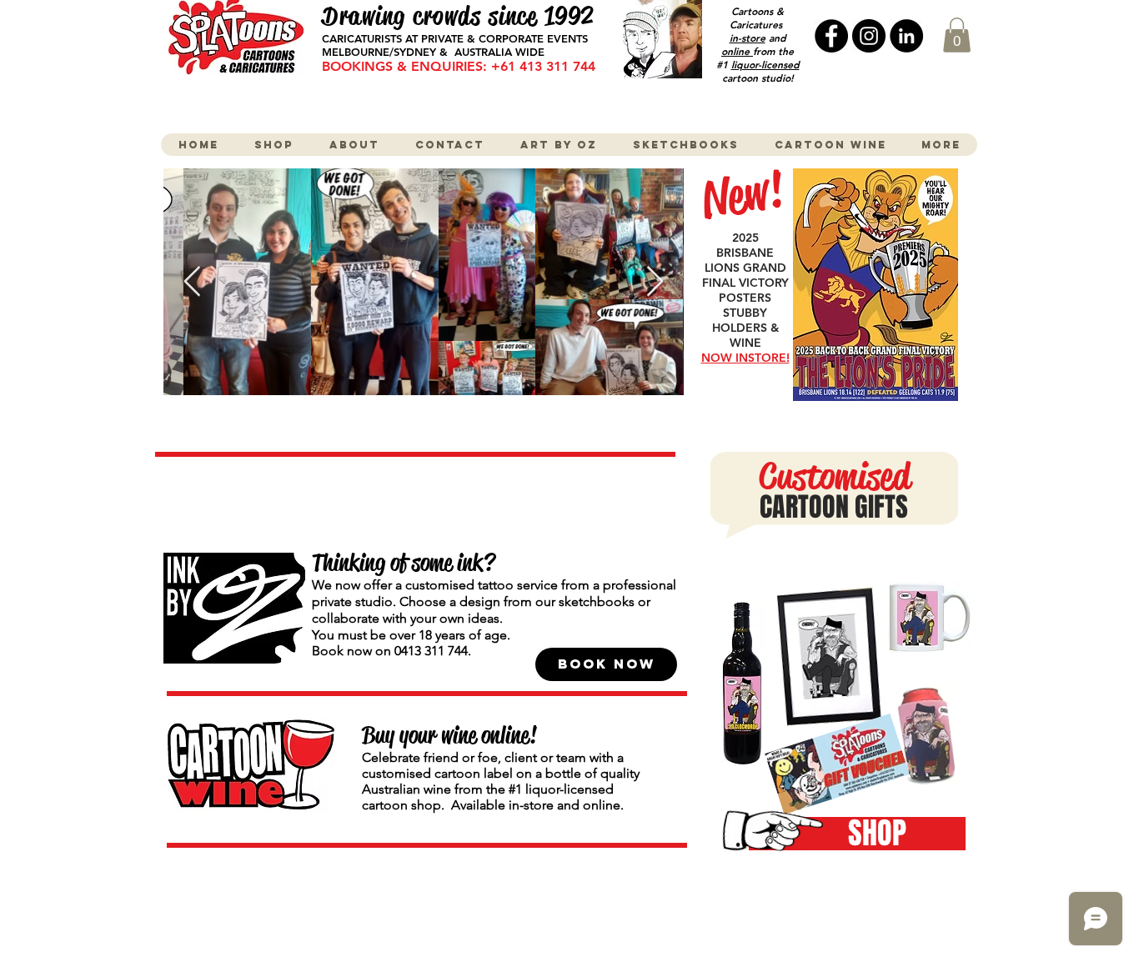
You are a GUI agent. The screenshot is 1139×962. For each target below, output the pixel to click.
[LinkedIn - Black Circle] (906, 36)
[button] (956, 35)
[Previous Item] (192, 282)
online (737, 51)
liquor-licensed (765, 64)
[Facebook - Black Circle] (831, 36)
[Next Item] (655, 282)
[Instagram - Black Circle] (869, 36)
